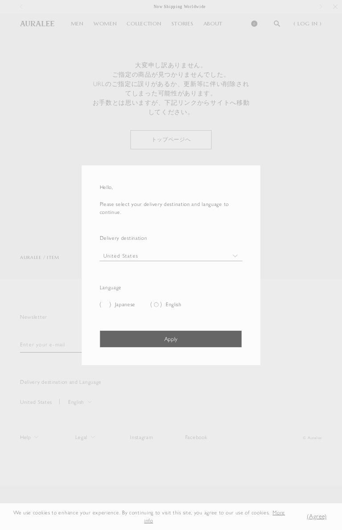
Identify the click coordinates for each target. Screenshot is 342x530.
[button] (294, 516)
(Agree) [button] (316, 516)
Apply (170, 339)
